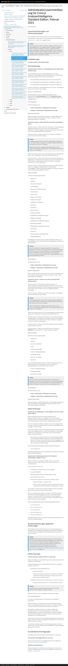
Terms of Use (32, 665)
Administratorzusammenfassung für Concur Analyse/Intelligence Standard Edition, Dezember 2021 (19, 97)
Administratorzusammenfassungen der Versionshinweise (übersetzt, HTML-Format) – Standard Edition (14, 27)
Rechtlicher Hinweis (8, 14)
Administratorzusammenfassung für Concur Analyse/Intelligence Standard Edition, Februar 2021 (19, 58)
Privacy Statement (13, 665)
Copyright (3, 665)
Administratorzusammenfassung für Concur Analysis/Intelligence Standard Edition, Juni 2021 (19, 73)
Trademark (27, 665)
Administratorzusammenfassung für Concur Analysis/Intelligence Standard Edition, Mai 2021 (19, 69)
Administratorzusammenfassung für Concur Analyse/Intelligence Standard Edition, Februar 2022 (17, 46)
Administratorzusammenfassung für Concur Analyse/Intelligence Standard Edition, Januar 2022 (17, 42)
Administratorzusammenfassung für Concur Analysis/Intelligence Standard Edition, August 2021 (19, 81)
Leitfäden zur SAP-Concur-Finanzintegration (13, 19)
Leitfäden (31, 148)
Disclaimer (7, 665)
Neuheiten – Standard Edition (10, 24)
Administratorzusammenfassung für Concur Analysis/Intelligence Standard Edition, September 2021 (19, 85)
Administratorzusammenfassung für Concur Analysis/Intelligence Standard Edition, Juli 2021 (19, 77)
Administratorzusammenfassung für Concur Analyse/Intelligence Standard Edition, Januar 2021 (19, 54)
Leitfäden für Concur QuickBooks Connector (13, 17)
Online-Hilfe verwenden (9, 12)
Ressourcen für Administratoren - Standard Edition (14, 16)
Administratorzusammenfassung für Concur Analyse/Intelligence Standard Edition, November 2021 (19, 93)
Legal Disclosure (21, 665)
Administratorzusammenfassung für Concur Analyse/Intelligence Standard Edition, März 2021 (19, 62)
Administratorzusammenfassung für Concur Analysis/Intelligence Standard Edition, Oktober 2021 (19, 89)
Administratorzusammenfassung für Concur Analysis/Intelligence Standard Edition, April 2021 (19, 66)
